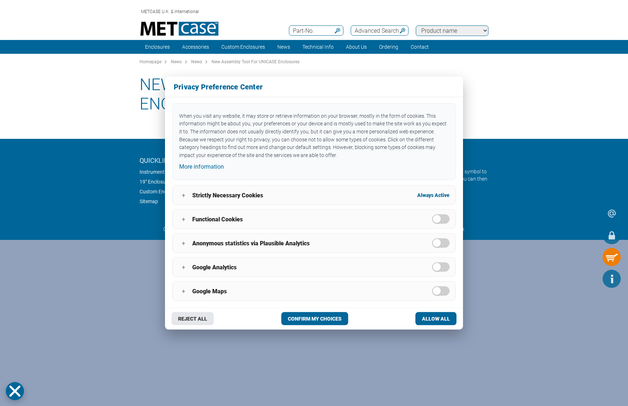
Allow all (436, 319)
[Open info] (612, 279)
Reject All (192, 319)
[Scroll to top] (590, 279)
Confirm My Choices (315, 319)
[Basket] (612, 257)
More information (201, 166)
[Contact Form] (612, 213)
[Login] (612, 235)
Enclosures (157, 47)
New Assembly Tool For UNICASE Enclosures (255, 61)
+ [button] (183, 195)
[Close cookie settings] (15, 391)
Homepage (150, 61)
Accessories (195, 47)
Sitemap (149, 201)
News (283, 47)
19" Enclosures (156, 182)
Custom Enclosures (243, 47)
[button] (15, 391)
